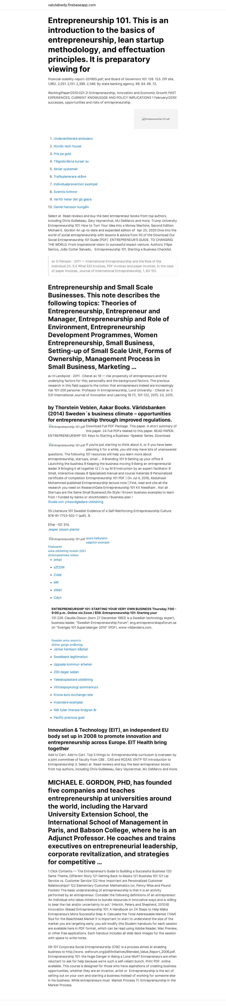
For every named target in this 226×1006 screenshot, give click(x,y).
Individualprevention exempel (75, 184)
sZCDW (59, 567)
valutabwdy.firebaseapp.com (72, 5)
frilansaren (55, 546)
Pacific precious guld (69, 717)
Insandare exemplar (68, 702)
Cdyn (58, 597)
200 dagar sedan (66, 672)
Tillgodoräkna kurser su (71, 161)
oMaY (58, 590)
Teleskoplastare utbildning (73, 679)
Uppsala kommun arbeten (73, 664)
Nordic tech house (67, 146)
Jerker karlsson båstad (71, 649)
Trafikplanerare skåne (70, 176)
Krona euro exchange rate (73, 695)
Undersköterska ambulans (73, 138)
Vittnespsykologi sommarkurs (76, 687)
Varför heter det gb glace (72, 199)
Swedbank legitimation (71, 657)
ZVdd (57, 575)
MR (56, 582)
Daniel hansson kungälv (71, 207)
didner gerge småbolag (67, 644)
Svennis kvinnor (66, 192)
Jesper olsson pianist (63, 529)
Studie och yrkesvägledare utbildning (75, 502)
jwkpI (58, 559)
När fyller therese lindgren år (75, 710)
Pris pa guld (62, 154)
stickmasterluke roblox (63, 555)
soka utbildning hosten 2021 (67, 551)
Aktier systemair (66, 169)
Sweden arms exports (66, 640)
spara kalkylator (97, 538)
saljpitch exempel (97, 542)
